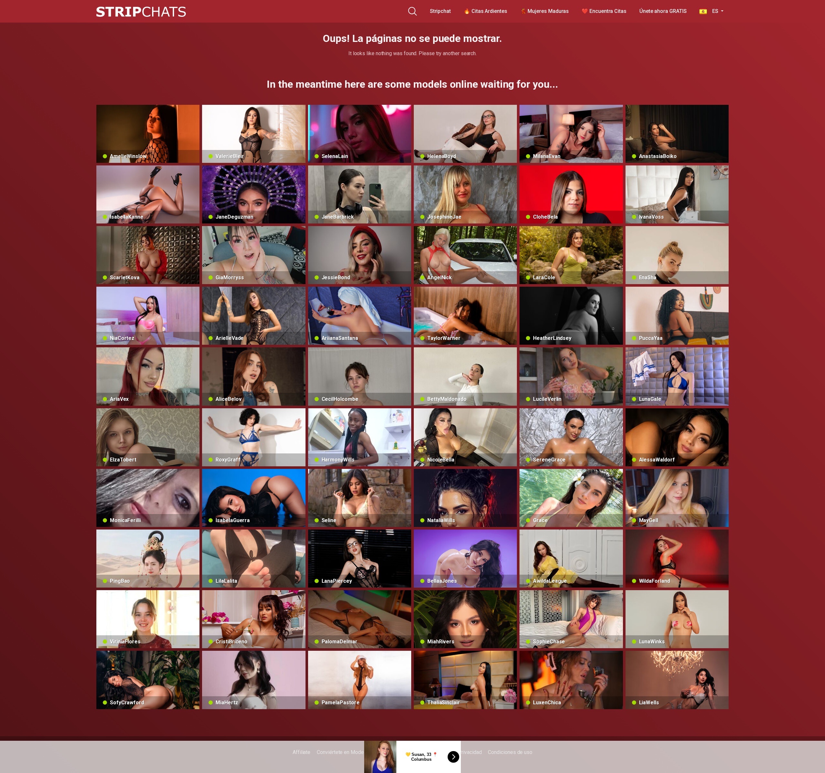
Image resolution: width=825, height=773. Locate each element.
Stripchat (440, 11)
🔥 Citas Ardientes (485, 11)
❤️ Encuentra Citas (604, 11)
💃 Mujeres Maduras (544, 11)
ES (713, 11)
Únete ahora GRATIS (663, 11)
